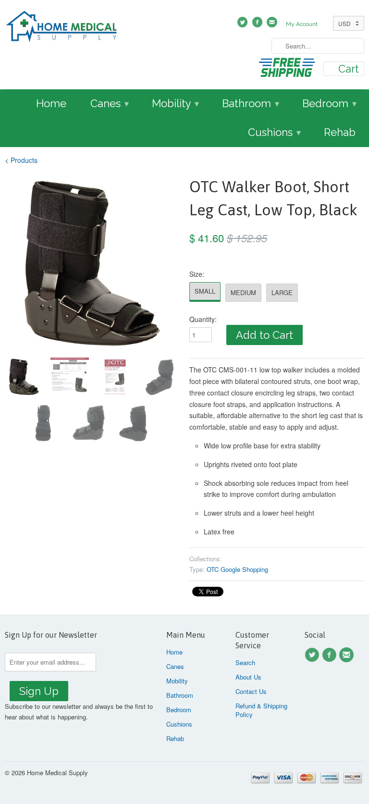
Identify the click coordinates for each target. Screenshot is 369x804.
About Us (248, 676)
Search (245, 662)
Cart (348, 68)
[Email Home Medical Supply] (348, 655)
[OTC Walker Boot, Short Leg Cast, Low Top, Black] (92, 262)
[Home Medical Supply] (61, 28)
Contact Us (251, 691)
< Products (21, 160)
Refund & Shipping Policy (261, 710)
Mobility (175, 103)
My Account (302, 24)
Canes (109, 103)
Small (205, 291)
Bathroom (250, 103)
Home (51, 103)
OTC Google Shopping (237, 569)
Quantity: (203, 319)
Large (282, 292)
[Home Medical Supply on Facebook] (330, 655)
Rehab (340, 132)
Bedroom (329, 103)
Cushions (274, 132)
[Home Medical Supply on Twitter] (313, 655)
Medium (243, 292)
